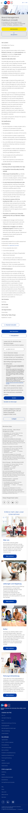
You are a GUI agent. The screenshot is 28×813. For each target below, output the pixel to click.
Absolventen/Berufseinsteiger (7, 777)
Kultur (3, 720)
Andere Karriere (5, 765)
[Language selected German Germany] (23, 2)
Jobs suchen (4, 791)
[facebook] (3, 802)
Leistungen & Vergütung (6, 717)
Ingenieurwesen (5, 739)
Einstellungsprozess (5, 725)
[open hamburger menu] (1, 2)
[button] (14, 29)
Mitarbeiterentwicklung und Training (9, 723)
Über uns (3, 715)
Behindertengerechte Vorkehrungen (9, 728)
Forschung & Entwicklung (7, 757)
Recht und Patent (5, 750)
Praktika (3, 774)
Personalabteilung (5, 744)
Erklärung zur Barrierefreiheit (7, 807)
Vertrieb (3, 760)
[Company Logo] (8, 2)
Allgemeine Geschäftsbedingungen (9, 809)
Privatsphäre (20, 809)
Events (3, 789)
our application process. (13, 245)
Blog (2, 786)
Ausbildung (4, 771)
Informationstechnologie (6, 747)
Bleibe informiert (5, 794)
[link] (10, 401)
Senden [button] (14, 398)
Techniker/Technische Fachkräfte (8, 782)
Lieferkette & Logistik (6, 763)
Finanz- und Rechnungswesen (7, 742)
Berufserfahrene (5, 779)
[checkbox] (14, 34)
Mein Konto (4, 797)
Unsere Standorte (5, 733)
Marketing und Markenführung (8, 755)
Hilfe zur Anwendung (6, 730)
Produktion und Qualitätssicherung (8, 752)
